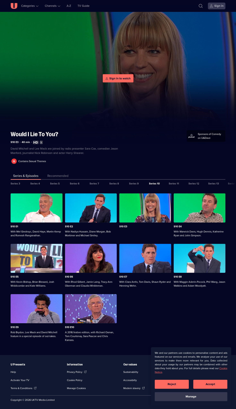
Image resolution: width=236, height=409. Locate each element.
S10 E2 (69, 226)
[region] (191, 376)
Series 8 (114, 183)
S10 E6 (69, 277)
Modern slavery (131, 388)
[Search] (200, 6)
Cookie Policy (74, 380)
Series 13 (213, 183)
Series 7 (94, 183)
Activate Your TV (20, 380)
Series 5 (55, 183)
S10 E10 (69, 327)
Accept (210, 384)
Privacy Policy (74, 372)
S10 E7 (123, 277)
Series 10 (154, 183)
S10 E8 (178, 277)
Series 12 (193, 183)
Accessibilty (130, 380)
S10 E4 (178, 226)
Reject (172, 384)
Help (13, 372)
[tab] (58, 176)
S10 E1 (14, 226)
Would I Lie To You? (34, 134)
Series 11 (174, 183)
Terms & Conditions (21, 388)
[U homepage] (14, 6)
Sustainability (130, 372)
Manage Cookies (76, 388)
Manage (191, 396)
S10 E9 (15, 327)
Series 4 (35, 183)
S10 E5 (15, 277)
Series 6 (74, 183)
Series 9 (134, 183)
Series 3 (15, 183)
